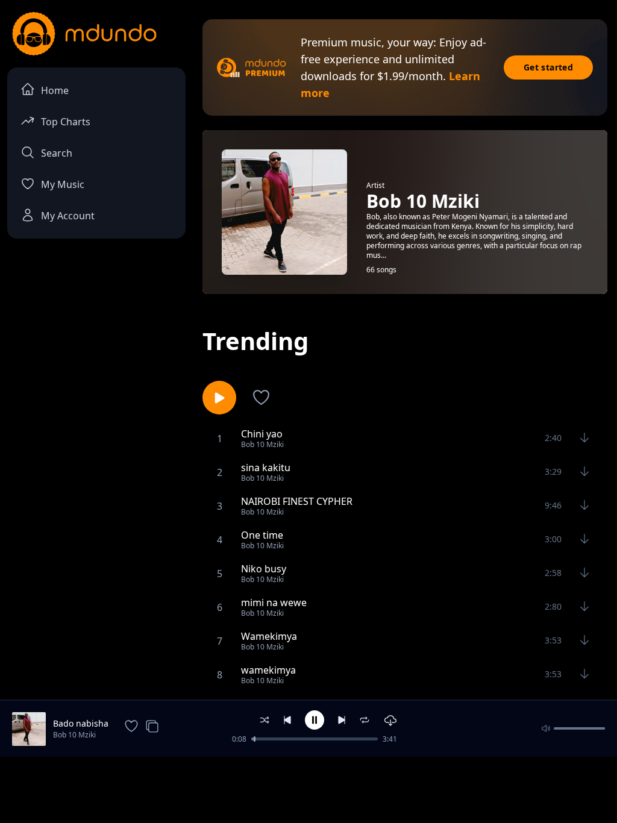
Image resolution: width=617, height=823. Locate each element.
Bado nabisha (80, 723)
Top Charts (65, 121)
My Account (68, 215)
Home (55, 90)
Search (56, 153)
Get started (548, 67)
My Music (62, 184)
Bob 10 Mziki (74, 735)
